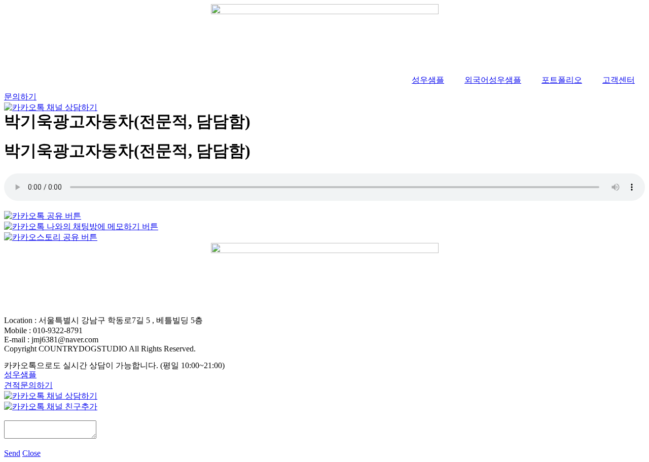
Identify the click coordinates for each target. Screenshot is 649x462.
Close (31, 453)
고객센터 (618, 80)
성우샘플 (428, 80)
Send (12, 453)
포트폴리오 (562, 80)
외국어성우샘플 (492, 80)
